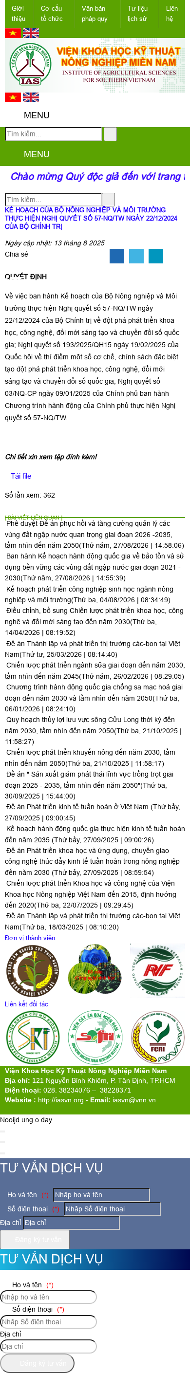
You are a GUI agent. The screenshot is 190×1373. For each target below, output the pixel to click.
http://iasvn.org (61, 1100)
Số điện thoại (32, 1209)
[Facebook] (117, 256)
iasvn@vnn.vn (134, 1100)
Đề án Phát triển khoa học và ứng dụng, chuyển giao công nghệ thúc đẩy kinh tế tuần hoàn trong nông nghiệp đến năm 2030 (92, 861)
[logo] (95, 87)
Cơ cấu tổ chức (52, 13)
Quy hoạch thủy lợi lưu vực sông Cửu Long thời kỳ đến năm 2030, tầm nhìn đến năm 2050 (93, 730)
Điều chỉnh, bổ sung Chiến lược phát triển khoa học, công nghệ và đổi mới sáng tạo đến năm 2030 (94, 621)
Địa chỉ (10, 1222)
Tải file (21, 476)
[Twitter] (136, 256)
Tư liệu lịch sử (138, 13)
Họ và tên (27, 1195)
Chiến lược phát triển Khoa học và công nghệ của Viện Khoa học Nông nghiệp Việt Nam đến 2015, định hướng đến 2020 (90, 894)
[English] (31, 35)
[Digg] (156, 256)
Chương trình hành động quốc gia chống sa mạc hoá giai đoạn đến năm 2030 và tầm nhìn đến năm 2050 (94, 698)
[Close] (2, 1131)
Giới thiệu (18, 13)
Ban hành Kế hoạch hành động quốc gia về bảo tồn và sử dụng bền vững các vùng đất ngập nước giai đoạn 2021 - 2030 (94, 567)
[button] (13, 115)
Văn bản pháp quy (95, 13)
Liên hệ (172, 13)
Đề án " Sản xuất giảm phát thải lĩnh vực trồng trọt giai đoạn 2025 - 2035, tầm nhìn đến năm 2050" (89, 785)
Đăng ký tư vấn (37, 1239)
